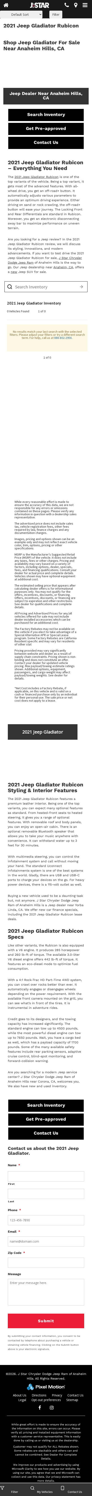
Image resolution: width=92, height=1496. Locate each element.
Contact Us (46, 142)
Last (11, 1201)
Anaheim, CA (63, 267)
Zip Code (16, 1253)
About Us (19, 1395)
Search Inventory (46, 114)
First (11, 1183)
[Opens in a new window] (75, 6)
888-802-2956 (63, 338)
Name (14, 1165)
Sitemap (72, 1400)
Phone (14, 1210)
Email (14, 1231)
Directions (39, 1395)
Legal (22, 1400)
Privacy (57, 1395)
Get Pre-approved (46, 128)
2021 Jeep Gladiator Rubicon (37, 177)
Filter (55, 14)
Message (14, 1274)
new (14, 272)
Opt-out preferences (46, 1400)
